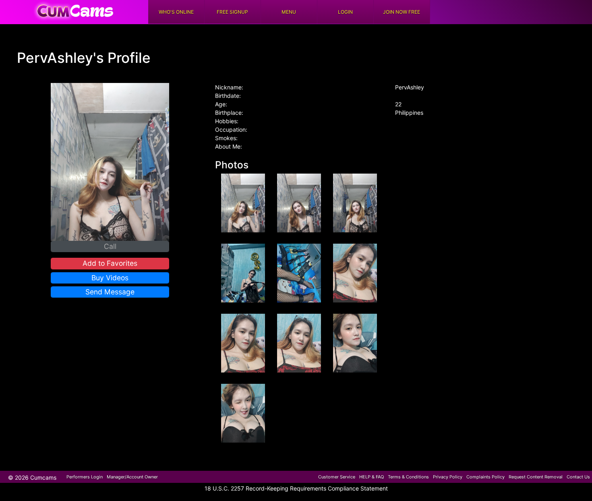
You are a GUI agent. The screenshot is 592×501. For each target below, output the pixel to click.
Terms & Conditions (408, 477)
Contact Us (578, 477)
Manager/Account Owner (132, 477)
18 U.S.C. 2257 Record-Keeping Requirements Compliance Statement (296, 488)
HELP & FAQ (371, 477)
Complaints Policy (485, 477)
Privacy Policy (447, 477)
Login (345, 12)
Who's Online (176, 12)
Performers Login (84, 477)
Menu (289, 12)
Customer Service (336, 477)
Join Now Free (401, 12)
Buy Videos (109, 277)
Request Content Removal (536, 477)
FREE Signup (232, 12)
